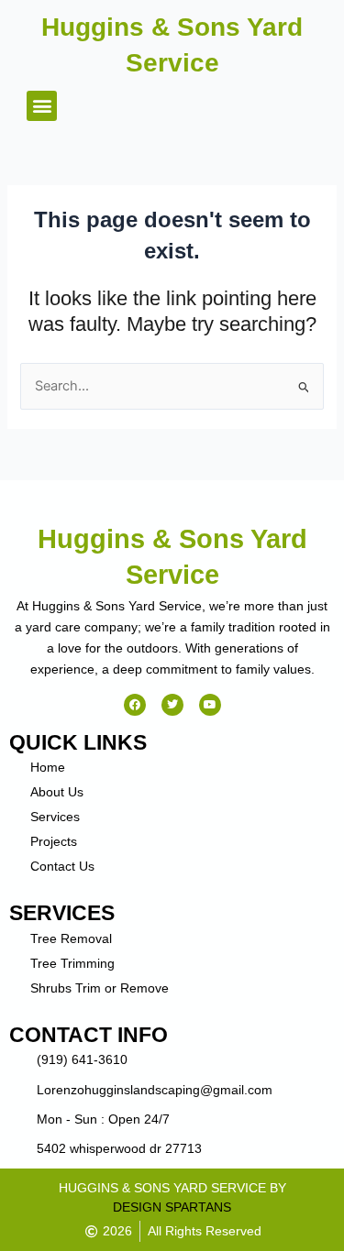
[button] (42, 106)
